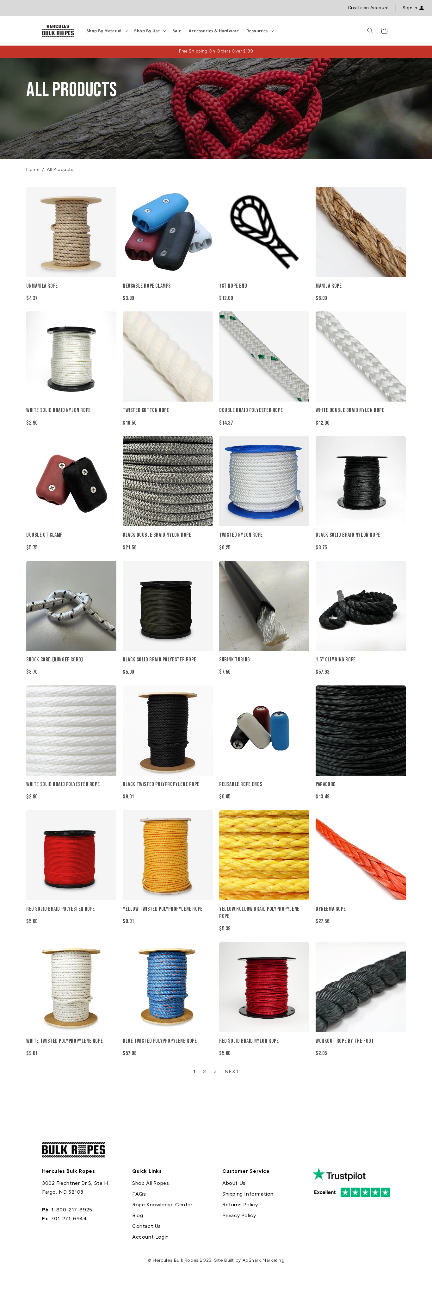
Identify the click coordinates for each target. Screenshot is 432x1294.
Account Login (150, 1237)
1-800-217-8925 (71, 1210)
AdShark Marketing (264, 1260)
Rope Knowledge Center (162, 1205)
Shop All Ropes (150, 1183)
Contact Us (146, 1226)
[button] (107, 30)
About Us (234, 1183)
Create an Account (368, 7)
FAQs (139, 1194)
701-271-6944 (69, 1219)
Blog (137, 1215)
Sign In (410, 7)
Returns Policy (240, 1205)
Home (32, 169)
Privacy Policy (239, 1215)
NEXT (232, 1071)
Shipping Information (248, 1194)
